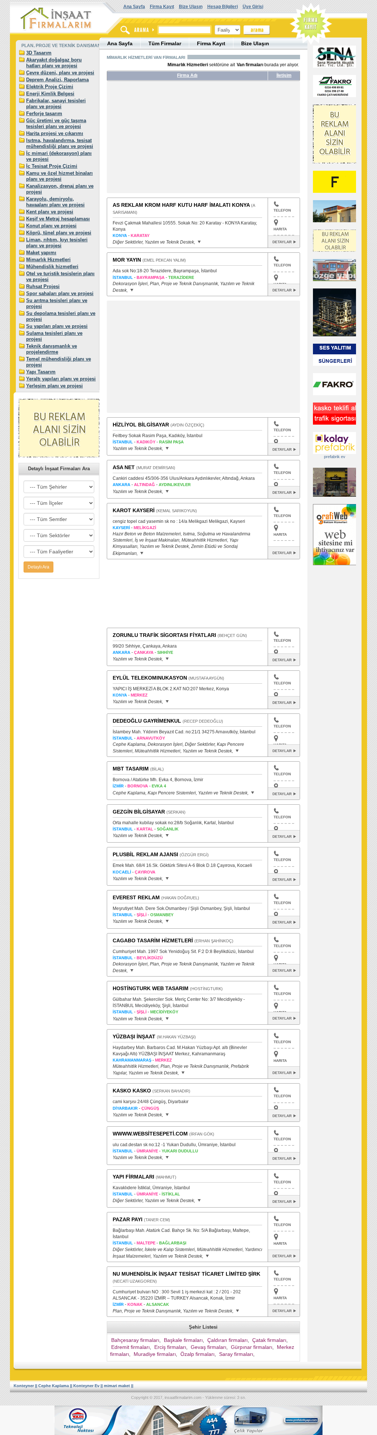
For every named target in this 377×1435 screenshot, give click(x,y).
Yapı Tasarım (41, 372)
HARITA (280, 229)
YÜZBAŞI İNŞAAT (134, 1036)
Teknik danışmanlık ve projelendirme (51, 349)
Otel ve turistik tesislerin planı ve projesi (60, 276)
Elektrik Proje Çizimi (49, 86)
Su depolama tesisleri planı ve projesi (60, 316)
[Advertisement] (176, 139)
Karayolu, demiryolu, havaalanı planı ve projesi (55, 202)
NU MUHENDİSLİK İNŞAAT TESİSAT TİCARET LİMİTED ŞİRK (186, 1274)
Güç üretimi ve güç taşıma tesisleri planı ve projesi (56, 123)
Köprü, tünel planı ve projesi (58, 232)
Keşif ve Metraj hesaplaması (58, 219)
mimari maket (117, 1385)
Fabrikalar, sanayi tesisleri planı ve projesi (56, 103)
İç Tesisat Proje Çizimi (51, 166)
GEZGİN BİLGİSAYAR (139, 812)
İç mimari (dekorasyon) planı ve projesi (59, 156)
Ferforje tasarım (44, 113)
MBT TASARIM (131, 769)
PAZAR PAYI (127, 1219)
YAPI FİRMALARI (133, 1177)
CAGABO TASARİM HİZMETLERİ (153, 940)
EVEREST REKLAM (136, 897)
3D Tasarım (39, 53)
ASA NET (124, 467)
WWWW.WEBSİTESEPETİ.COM (150, 1134)
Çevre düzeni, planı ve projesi (60, 72)
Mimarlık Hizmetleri (48, 259)
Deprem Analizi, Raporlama (57, 79)
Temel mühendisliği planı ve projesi (58, 362)
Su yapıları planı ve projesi (57, 326)
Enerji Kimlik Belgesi (50, 93)
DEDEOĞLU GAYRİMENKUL (147, 721)
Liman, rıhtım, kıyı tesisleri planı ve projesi (57, 242)
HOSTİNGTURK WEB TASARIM (150, 988)
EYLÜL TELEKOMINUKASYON (150, 678)
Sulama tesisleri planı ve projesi (54, 336)
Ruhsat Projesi (43, 286)
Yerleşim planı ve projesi (54, 386)
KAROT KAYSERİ (134, 510)
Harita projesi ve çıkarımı (54, 133)
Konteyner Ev (86, 1385)
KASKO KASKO (132, 1091)
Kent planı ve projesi (49, 212)
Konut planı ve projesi (51, 225)
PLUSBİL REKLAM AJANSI (145, 854)
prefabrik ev (334, 456)
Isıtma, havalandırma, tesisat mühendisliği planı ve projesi (59, 143)
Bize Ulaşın (190, 6)
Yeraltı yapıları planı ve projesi (61, 379)
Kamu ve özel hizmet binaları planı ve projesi (59, 176)
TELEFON (282, 210)
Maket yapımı (41, 252)
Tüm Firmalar (164, 43)
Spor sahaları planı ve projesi (60, 293)
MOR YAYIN (127, 260)
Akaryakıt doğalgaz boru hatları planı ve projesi (54, 62)
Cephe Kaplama (53, 1385)
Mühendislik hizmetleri (52, 266)
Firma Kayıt (162, 6)
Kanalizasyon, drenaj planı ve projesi (60, 189)
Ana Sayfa (134, 6)
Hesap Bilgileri (222, 6)
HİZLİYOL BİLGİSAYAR (141, 425)
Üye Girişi (253, 6)
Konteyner (24, 1385)
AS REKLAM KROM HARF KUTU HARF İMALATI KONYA (181, 205)
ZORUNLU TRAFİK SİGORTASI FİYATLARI (164, 635)
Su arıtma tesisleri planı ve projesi (56, 303)
